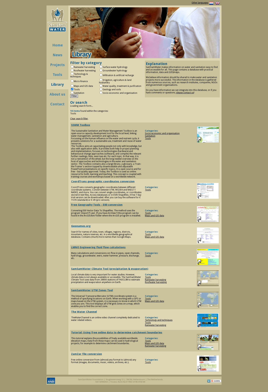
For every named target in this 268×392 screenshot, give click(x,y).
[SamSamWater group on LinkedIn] (208, 382)
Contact (57, 104)
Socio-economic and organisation (162, 133)
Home (57, 45)
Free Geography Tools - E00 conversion (97, 204)
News (57, 55)
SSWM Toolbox (80, 125)
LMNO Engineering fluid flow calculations (98, 247)
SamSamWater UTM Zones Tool (92, 290)
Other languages (200, 2)
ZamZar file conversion (86, 354)
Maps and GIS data (154, 215)
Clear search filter (79, 118)
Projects (57, 65)
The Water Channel (84, 311)
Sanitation (150, 136)
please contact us (185, 92)
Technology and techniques (158, 320)
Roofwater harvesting (156, 282)
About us (57, 94)
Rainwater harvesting (155, 279)
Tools (57, 74)
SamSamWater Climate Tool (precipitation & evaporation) (109, 268)
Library (57, 84)
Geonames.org (81, 226)
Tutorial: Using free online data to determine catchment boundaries (116, 332)
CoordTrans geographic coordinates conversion (103, 181)
